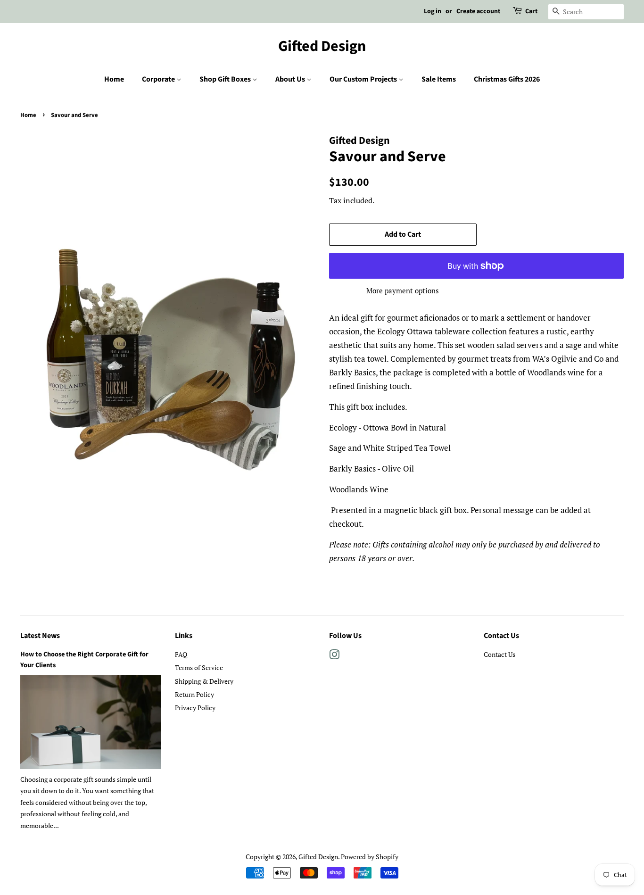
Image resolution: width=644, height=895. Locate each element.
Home (114, 79)
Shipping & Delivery (204, 681)
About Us (290, 79)
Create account (478, 11)
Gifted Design (322, 46)
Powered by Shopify (369, 856)
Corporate (159, 79)
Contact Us (499, 654)
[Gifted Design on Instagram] (334, 656)
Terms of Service (199, 667)
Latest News (40, 635)
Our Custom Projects (364, 79)
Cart (531, 11)
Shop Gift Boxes (225, 79)
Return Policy (194, 694)
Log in (432, 11)
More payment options (402, 290)
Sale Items (438, 79)
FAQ (181, 654)
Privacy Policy (195, 707)
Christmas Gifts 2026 (507, 79)
